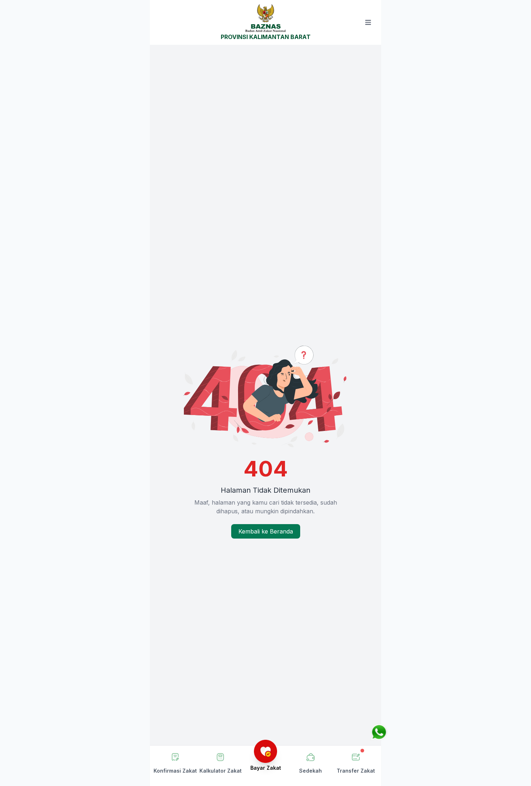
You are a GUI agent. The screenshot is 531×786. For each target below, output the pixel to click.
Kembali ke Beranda (265, 531)
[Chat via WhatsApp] (379, 732)
